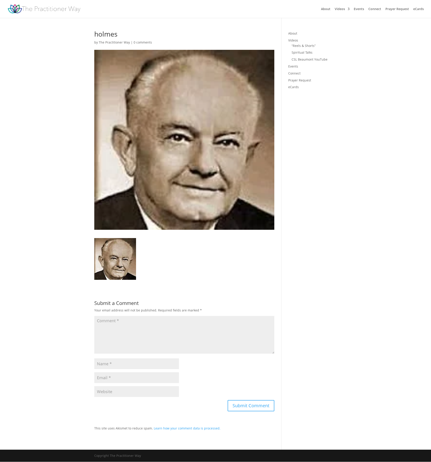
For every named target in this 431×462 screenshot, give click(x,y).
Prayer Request (397, 9)
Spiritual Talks (302, 52)
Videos (340, 9)
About (325, 9)
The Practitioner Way (114, 42)
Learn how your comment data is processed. (187, 428)
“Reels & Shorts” (304, 46)
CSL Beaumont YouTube (310, 59)
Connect (374, 9)
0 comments (143, 42)
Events (359, 9)
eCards (418, 9)
